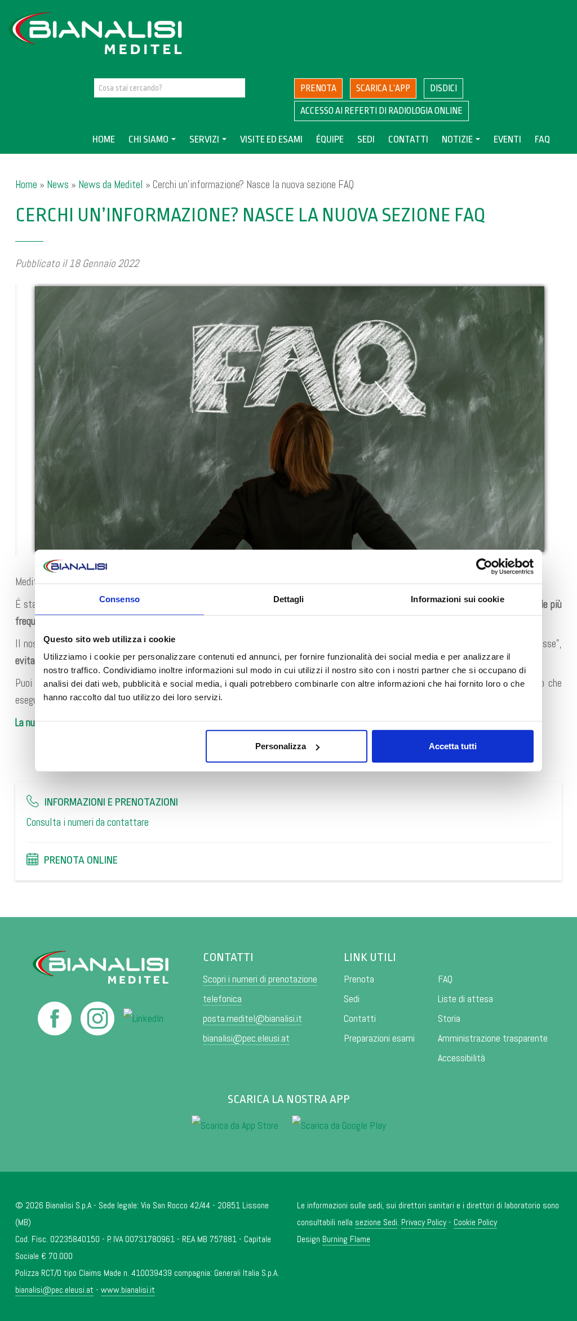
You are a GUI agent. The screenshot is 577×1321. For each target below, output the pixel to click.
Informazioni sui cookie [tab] (457, 598)
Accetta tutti (453, 746)
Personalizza (280, 746)
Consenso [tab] (119, 598)
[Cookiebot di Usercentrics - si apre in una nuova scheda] (484, 566)
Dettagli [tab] (288, 598)
